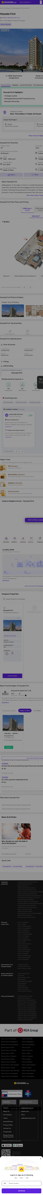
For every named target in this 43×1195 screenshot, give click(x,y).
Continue (21, 1191)
